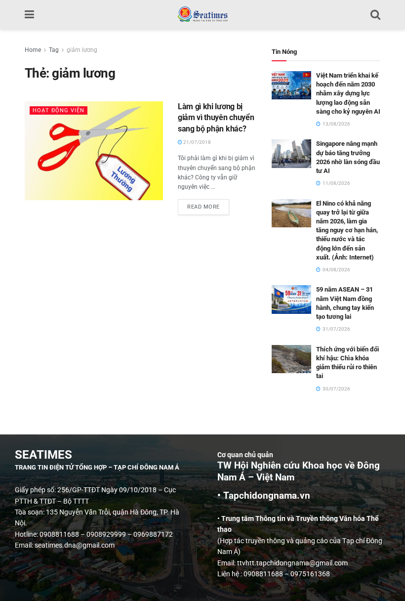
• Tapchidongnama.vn (263, 495)
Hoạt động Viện (58, 110)
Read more (208, 204)
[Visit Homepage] (202, 15)
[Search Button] (375, 15)
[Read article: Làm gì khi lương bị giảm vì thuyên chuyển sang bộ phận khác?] (94, 150)
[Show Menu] (29, 15)
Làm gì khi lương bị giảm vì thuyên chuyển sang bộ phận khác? (216, 117)
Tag (54, 49)
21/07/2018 (196, 142)
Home (33, 49)
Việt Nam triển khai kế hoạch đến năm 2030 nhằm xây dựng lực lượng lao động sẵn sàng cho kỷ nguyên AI (348, 93)
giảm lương (82, 49)
